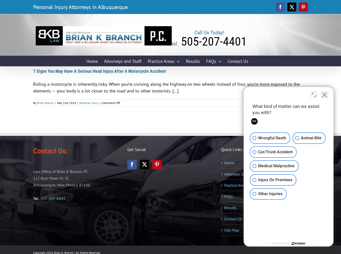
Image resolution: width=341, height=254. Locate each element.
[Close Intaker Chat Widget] (325, 95)
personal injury (88, 103)
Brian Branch (45, 103)
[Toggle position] (314, 95)
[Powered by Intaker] (298, 243)
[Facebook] (132, 164)
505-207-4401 (52, 198)
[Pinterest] (157, 164)
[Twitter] (144, 164)
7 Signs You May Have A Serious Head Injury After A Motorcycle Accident (99, 71)
